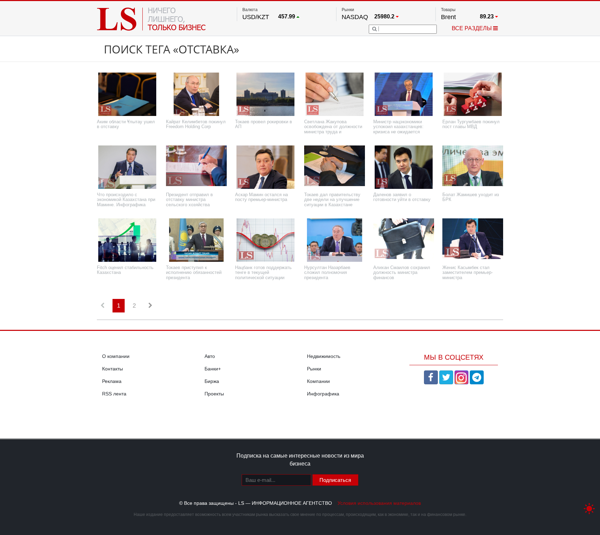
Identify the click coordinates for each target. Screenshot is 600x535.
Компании (318, 381)
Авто (210, 356)
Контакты (112, 368)
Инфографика (323, 393)
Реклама (112, 381)
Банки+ (213, 368)
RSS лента (114, 393)
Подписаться (335, 480)
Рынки (314, 368)
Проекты (214, 393)
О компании (116, 356)
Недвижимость (323, 356)
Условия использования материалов (379, 503)
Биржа (212, 381)
